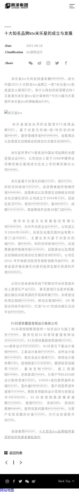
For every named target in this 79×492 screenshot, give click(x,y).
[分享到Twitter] (57, 63)
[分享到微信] (31, 63)
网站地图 (7, 490)
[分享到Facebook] (66, 63)
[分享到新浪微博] (39, 63)
